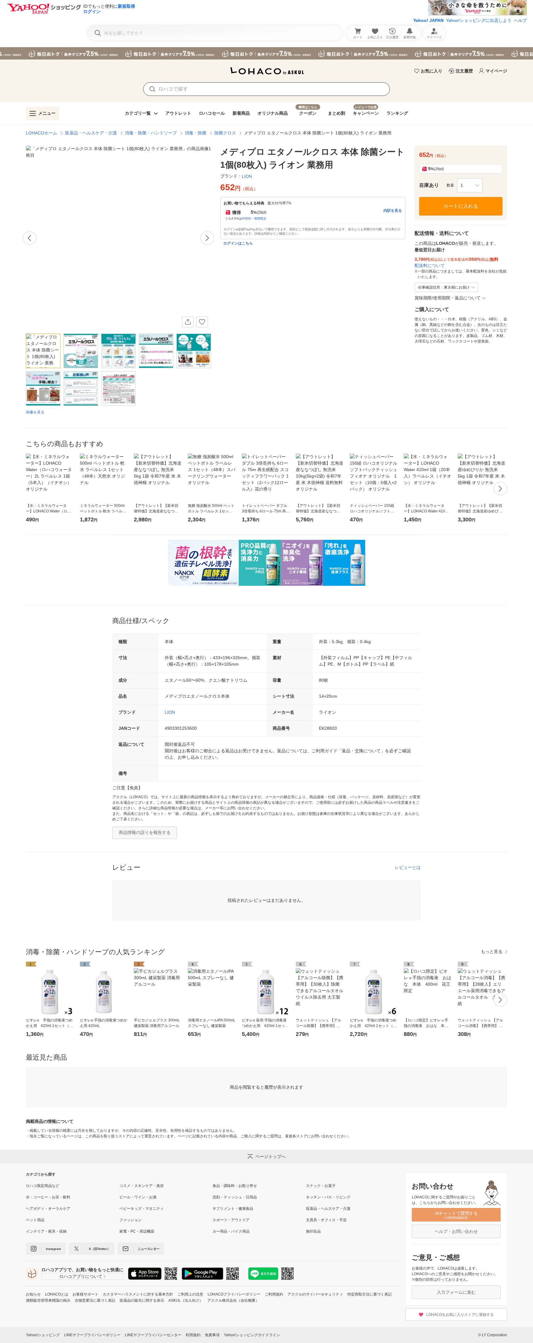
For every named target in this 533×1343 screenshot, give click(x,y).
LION (170, 712)
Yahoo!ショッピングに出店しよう (478, 20)
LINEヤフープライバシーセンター (153, 1335)
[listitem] (72, 1186)
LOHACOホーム (41, 132)
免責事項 (212, 1335)
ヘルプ (520, 20)
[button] (469, 185)
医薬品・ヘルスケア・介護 (91, 132)
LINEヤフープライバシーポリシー (92, 1335)
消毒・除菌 (195, 132)
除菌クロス (225, 132)
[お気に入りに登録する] (202, 321)
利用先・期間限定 (254, 218)
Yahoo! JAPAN (428, 20)
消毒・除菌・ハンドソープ (151, 132)
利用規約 (193, 1335)
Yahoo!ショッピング (43, 1335)
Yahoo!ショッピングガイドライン (252, 1335)
